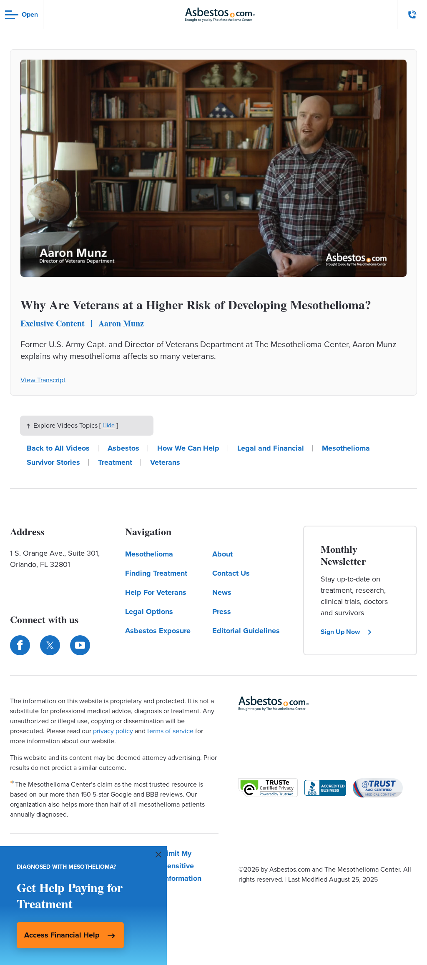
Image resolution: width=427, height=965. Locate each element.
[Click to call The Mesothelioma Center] (412, 15)
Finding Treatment (156, 573)
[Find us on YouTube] (80, 645)
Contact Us (231, 573)
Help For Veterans (155, 592)
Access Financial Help (62, 935)
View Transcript (42, 380)
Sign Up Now (340, 632)
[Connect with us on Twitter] (50, 645)
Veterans (165, 462)
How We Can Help (188, 448)
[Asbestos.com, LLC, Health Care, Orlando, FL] (325, 788)
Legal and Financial (270, 448)
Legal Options (149, 611)
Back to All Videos (58, 448)
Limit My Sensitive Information (182, 866)
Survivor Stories (53, 462)
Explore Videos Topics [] (75, 425)
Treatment (115, 462)
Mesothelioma (346, 448)
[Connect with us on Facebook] (20, 645)
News (221, 592)
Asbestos (123, 448)
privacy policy (113, 731)
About (222, 554)
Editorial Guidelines (246, 630)
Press (221, 611)
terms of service (170, 731)
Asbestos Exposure (158, 630)
